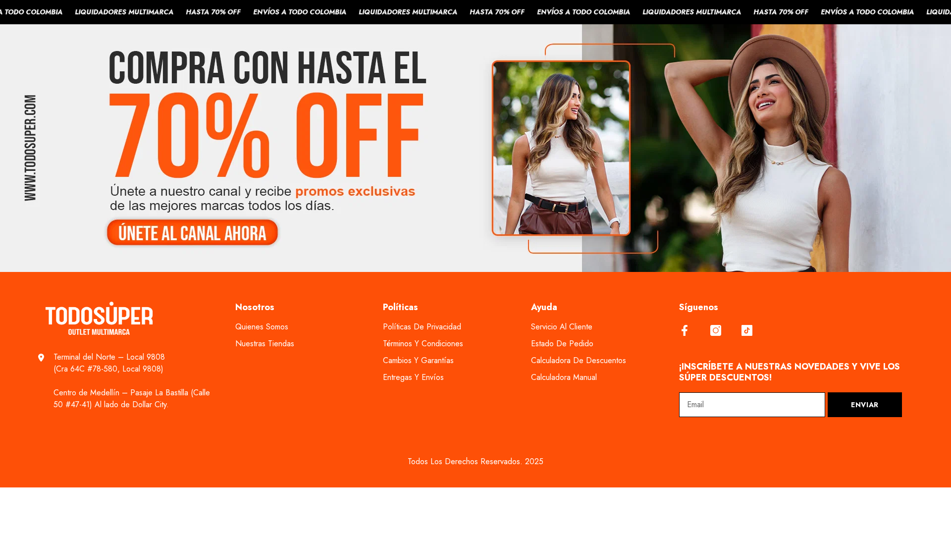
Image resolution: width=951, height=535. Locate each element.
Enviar (865, 405)
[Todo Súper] (475, 148)
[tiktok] (747, 330)
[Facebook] (684, 330)
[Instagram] (716, 330)
